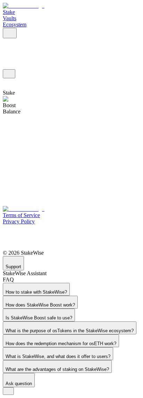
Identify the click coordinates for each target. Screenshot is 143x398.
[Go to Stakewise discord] (71, 229)
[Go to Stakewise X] (71, 245)
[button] (10, 33)
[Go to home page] (23, 6)
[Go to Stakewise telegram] (71, 237)
